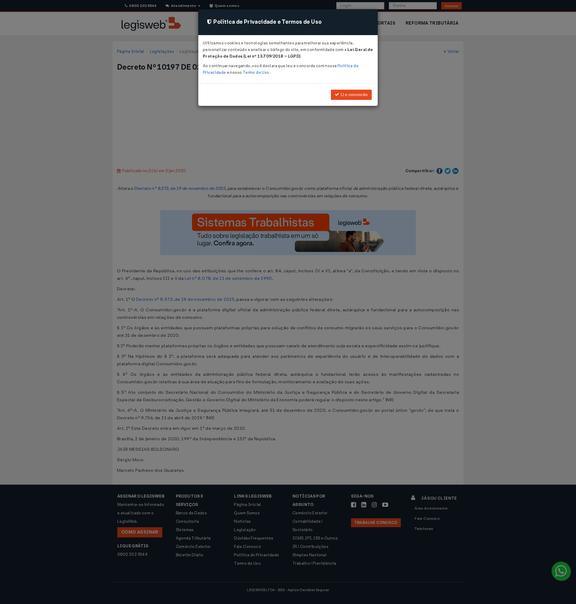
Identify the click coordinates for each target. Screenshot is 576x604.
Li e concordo (353, 94)
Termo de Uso (256, 72)
